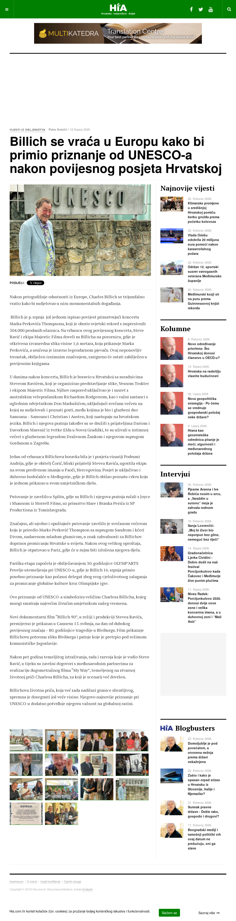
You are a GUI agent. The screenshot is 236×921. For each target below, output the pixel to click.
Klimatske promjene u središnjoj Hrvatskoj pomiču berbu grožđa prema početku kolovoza (203, 212)
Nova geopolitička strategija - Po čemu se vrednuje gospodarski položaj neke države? (204, 407)
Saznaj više (206, 912)
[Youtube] (211, 9)
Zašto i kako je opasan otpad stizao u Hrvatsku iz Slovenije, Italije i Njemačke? (204, 784)
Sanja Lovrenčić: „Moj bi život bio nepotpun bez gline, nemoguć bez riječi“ (203, 532)
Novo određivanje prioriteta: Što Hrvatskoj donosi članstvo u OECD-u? (204, 350)
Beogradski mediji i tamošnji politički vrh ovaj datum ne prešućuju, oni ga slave (204, 838)
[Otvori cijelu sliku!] (80, 230)
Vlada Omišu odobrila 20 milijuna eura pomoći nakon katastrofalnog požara (203, 244)
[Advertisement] (118, 88)
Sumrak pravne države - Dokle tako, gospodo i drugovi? (203, 811)
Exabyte (88, 889)
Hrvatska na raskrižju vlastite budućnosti (204, 373)
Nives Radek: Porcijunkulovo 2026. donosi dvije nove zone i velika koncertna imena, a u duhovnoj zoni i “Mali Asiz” (204, 607)
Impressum (17, 881)
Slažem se (169, 912)
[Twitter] (200, 9)
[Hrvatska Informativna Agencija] (118, 9)
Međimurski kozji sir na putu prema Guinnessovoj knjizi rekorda (203, 301)
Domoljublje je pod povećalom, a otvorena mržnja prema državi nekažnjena (203, 752)
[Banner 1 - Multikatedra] (118, 33)
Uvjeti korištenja (50, 881)
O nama (32, 881)
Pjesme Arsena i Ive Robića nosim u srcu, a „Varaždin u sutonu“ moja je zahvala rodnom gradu (204, 500)
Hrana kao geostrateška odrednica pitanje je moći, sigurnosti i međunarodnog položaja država (203, 442)
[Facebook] (191, 9)
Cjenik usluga (72, 881)
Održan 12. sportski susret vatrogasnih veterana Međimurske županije (204, 273)
